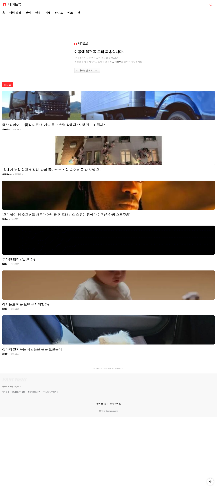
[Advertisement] (108, 28)
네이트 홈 (101, 403)
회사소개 (5, 392)
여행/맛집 (15, 12)
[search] (211, 4)
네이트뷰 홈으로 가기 (87, 70)
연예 (38, 12)
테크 (70, 12)
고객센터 (116, 61)
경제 (48, 12)
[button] (210, 482)
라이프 (59, 12)
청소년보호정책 (34, 392)
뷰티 (28, 12)
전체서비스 (115, 403)
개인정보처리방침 (18, 392)
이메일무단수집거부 (50, 392)
